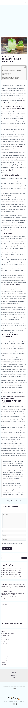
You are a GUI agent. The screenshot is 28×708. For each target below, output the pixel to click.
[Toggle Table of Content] (23, 67)
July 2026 (3, 609)
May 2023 (3, 620)
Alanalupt (3, 583)
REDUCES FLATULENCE (8, 75)
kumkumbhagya (4, 596)
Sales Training (4, 656)
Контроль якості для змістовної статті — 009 (11, 568)
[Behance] (14, 704)
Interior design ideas (5, 643)
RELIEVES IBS (6, 74)
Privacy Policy (14, 675)
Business (3, 631)
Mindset (3, 649)
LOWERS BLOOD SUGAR (8, 73)
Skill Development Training (7, 658)
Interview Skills (4, 645)
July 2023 (3, 616)
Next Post (19, 500)
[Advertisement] (14, 20)
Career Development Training (7, 633)
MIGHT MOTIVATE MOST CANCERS (10, 78)
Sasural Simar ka (5, 593)
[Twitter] (11, 704)
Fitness (3, 637)
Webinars (3, 662)
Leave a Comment (5, 63)
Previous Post (9, 501)
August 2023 (4, 613)
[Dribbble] (16, 704)
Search (2, 555)
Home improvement (5, 641)
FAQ (14, 673)
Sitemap (14, 672)
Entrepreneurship (5, 635)
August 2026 (4, 607)
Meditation (3, 647)
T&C (14, 677)
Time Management (5, 660)
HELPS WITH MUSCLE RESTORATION (11, 77)
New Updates (4, 654)
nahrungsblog (4, 589)
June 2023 (3, 618)
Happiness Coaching (5, 639)
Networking (3, 651)
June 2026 (3, 611)
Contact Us (14, 678)
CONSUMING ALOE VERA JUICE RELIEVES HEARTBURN (12, 71)
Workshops (3, 664)
